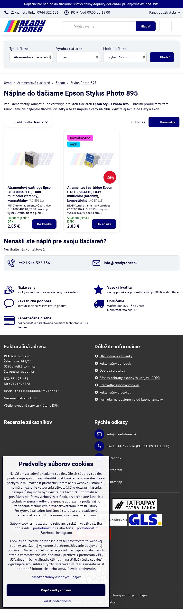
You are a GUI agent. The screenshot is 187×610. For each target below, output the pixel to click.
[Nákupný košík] (165, 26)
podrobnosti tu (44, 528)
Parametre (167, 122)
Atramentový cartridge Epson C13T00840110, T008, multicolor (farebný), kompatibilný (30, 194)
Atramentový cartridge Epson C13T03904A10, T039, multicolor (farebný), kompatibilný (89, 194)
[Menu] (177, 26)
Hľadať (145, 26)
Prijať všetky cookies (56, 590)
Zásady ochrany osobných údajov (123, 595)
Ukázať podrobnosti (56, 601)
